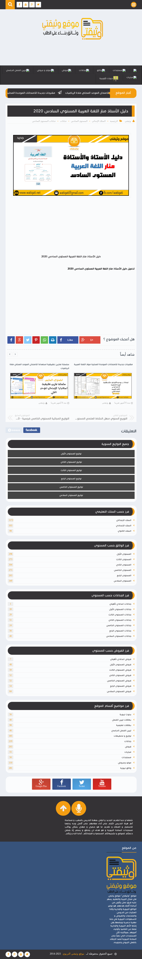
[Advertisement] (69, 227)
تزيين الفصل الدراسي (16, 70)
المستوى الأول (124, 554)
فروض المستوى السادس (119, 691)
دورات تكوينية (106, 78)
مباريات (129, 77)
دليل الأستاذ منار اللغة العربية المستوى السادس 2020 (97, 269)
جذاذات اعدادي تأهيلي (120, 603)
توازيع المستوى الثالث (71, 470)
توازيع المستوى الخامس (71, 486)
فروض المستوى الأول (120, 664)
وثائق (99, 70)
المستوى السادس (79, 121)
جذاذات (82, 70)
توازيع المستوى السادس (71, 495)
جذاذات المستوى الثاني (120, 620)
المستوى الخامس (122, 570)
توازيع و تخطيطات (122, 735)
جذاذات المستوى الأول (120, 609)
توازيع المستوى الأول (71, 453)
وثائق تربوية (125, 768)
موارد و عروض (44, 70)
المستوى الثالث (123, 559)
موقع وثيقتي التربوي (73, 953)
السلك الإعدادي (123, 525)
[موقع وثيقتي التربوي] (72, 39)
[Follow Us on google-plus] (14, 954)
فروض (65, 70)
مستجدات (117, 70)
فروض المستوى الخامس (119, 680)
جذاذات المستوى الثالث (120, 614)
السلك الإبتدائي (99, 121)
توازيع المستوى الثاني (71, 461)
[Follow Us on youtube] (21, 954)
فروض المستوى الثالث (120, 669)
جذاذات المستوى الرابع (120, 630)
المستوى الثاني (123, 564)
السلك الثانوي (124, 530)
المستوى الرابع (124, 575)
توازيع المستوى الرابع (71, 478)
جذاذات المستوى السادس (44, 121)
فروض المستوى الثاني (120, 675)
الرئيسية (114, 121)
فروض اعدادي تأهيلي (120, 659)
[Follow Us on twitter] (27, 954)
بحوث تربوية (125, 714)
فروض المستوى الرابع (120, 685)
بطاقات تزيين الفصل (121, 719)
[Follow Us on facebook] (8, 954)
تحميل (131, 269)
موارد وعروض (124, 762)
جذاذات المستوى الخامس (118, 625)
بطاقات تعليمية (123, 725)
